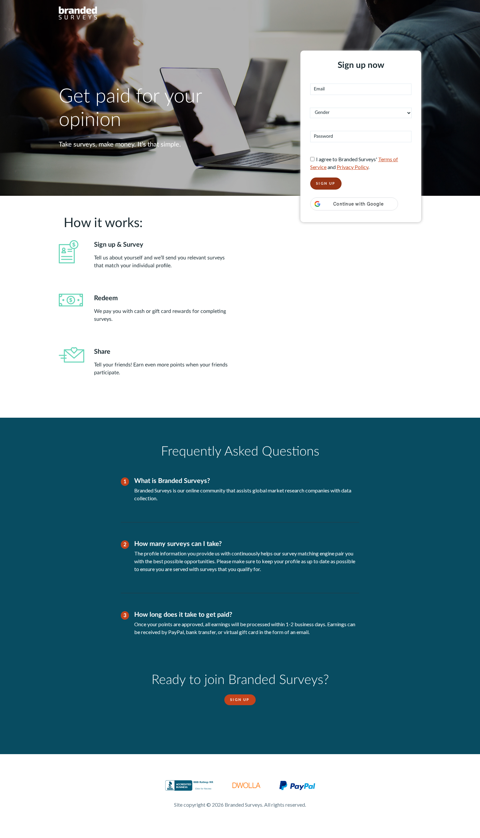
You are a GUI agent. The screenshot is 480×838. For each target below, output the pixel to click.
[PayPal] (297, 785)
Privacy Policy (352, 167)
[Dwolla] (246, 785)
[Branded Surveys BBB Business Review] (189, 785)
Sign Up (240, 699)
